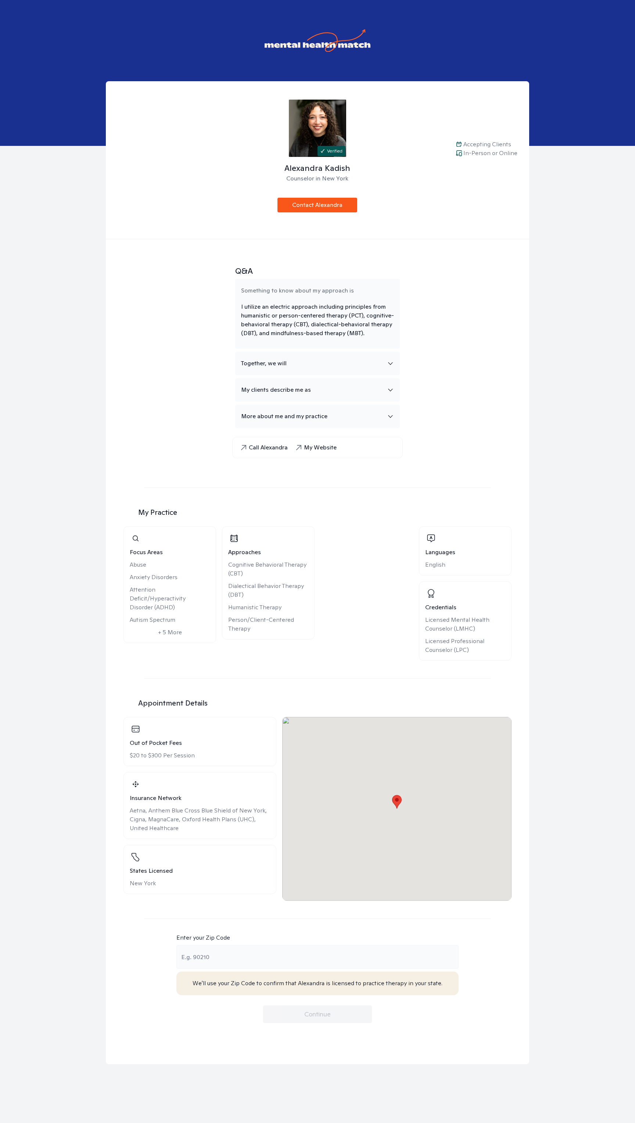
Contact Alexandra (317, 205)
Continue (317, 1014)
